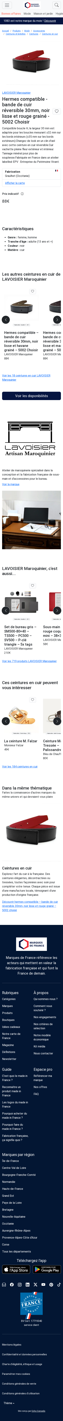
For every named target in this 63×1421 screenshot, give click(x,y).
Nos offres (40, 1087)
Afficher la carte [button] (15, 183)
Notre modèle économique (42, 1037)
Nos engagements (45, 1017)
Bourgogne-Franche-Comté (19, 1175)
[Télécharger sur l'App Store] (16, 1269)
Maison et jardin (43, 13)
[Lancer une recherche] (56, 5)
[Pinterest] (51, 1285)
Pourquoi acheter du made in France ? (14, 1115)
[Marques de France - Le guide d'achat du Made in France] (32, 5)
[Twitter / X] (35, 1285)
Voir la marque (10, 484)
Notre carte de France (11, 1036)
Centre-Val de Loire (14, 1168)
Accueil (5, 31)
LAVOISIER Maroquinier (16, 92)
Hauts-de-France (12, 1188)
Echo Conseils (38, 1411)
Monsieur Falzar (13, 745)
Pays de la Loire (12, 1202)
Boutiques (8, 1020)
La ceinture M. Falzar (20, 741)
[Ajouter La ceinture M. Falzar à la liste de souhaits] (32, 699)
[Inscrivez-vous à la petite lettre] (4, 1285)
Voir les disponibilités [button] (31, 396)
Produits (17, 31)
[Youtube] (43, 1285)
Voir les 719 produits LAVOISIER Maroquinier (29, 661)
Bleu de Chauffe (53, 754)
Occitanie (8, 1223)
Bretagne (7, 1209)
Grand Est (8, 1195)
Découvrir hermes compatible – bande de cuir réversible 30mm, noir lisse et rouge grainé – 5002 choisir (30, 906)
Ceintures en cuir (50, 34)
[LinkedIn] (27, 1285)
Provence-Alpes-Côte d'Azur (19, 1237)
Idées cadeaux (11, 1027)
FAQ (36, 1094)
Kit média (39, 1046)
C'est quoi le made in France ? (14, 1078)
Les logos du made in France (15, 1104)
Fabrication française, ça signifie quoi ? (15, 1138)
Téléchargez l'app (31, 1260)
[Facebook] (12, 1285)
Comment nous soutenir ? (43, 1008)
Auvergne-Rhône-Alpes (16, 1230)
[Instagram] (20, 1285)
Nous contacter (43, 1053)
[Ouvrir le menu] (7, 5)
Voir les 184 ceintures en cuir (20, 766)
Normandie (8, 1181)
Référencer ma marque (43, 1078)
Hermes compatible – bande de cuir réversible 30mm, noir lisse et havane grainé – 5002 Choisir (21, 341)
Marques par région (18, 1154)
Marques (7, 1006)
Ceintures (33, 34)
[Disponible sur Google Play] (47, 1269)
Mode (27, 13)
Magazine (8, 1045)
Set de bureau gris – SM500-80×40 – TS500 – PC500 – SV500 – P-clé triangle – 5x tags (20, 635)
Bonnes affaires (11, 13)
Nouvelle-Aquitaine (13, 1216)
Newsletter (9, 1059)
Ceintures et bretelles (16, 34)
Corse (5, 1244)
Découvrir (50, 20)
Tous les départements (16, 1251)
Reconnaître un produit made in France (11, 1091)
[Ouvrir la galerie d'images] (31, 63)
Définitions (8, 1052)
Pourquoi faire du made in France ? (12, 1127)
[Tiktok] (59, 1285)
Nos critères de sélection (43, 1026)
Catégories (9, 999)
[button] (31, 1373)
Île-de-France (10, 1161)
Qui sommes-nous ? (46, 999)
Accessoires (39, 31)
